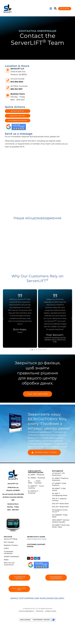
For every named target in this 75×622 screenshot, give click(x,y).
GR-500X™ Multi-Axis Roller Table (61, 526)
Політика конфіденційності (26, 611)
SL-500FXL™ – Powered (34, 492)
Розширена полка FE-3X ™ (60, 511)
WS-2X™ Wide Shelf (60, 504)
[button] (51, 9)
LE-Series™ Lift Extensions (58, 474)
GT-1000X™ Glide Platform (59, 484)
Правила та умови (51, 611)
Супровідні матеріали (8, 552)
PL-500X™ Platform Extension (60, 479)
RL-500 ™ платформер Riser (59, 494)
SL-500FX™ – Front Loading (36, 487)
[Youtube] (31, 558)
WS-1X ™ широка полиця (59, 499)
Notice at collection (25, 619)
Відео (6, 560)
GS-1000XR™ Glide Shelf (59, 516)
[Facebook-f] (38, 558)
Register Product (11, 545)
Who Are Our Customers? (9, 564)
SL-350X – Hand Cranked (35, 482)
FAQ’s (6, 548)
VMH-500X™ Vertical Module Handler (60, 521)
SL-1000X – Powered (36, 478)
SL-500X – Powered (36, 475)
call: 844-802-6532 (37, 394)
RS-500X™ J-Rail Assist (59, 489)
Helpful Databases (11, 556)
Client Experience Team (37, 539)
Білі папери (9, 542)
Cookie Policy (39, 611)
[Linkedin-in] (35, 558)
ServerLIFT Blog (10, 539)
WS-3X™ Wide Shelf (60, 507)
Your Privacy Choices (41, 619)
